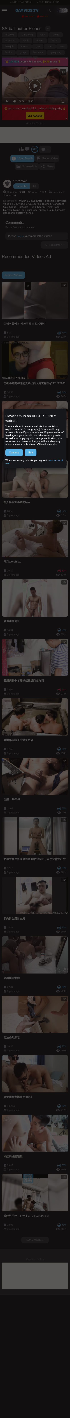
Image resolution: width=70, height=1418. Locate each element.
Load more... (35, 1239)
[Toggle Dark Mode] (62, 10)
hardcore (38, 52)
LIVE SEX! (44, 16)
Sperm (39, 40)
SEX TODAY (29, 16)
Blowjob (9, 34)
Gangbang (27, 34)
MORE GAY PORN (21, 2)
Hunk (26, 40)
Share (49, 166)
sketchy (9, 58)
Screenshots (29, 166)
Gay (42, 34)
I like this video (21, 149)
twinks (24, 46)
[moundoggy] (7, 184)
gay (38, 46)
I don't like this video (27, 149)
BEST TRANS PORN (49, 2)
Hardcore (10, 40)
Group (56, 34)
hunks (8, 52)
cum (50, 46)
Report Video (50, 158)
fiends (25, 58)
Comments (14, 222)
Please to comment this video (29, 235)
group (23, 52)
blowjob (9, 46)
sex (62, 46)
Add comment (54, 245)
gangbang (56, 52)
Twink (54, 40)
